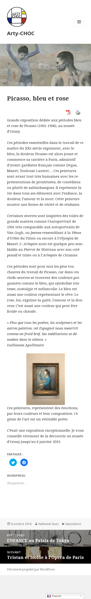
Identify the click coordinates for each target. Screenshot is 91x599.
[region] (45, 379)
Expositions (73, 524)
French (56, 596)
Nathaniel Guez (48, 524)
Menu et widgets (79, 26)
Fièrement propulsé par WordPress (31, 569)
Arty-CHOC (21, 33)
